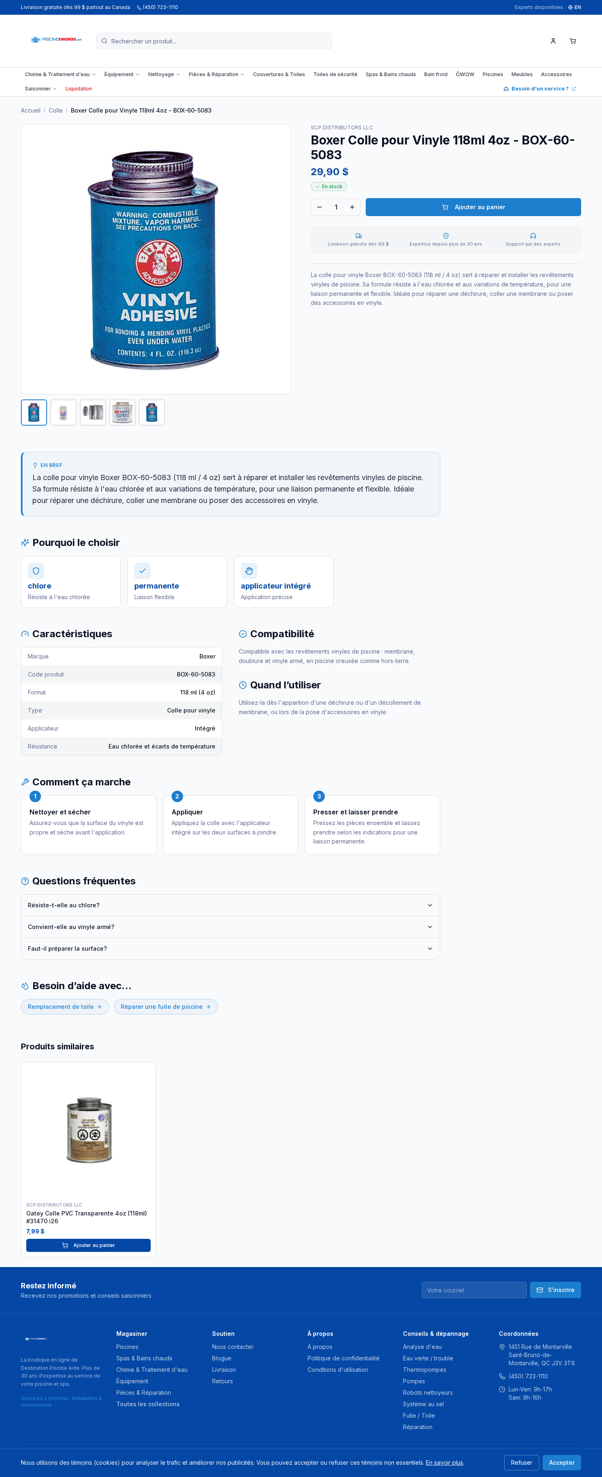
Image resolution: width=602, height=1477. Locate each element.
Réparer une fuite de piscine (162, 1006)
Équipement (119, 74)
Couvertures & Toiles (279, 74)
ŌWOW (465, 74)
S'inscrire (561, 1289)
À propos (320, 1346)
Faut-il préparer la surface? (67, 948)
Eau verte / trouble (428, 1358)
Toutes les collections (148, 1403)
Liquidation (79, 89)
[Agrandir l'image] (156, 259)
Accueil (31, 110)
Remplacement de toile (61, 1006)
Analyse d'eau (422, 1346)
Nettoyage (161, 74)
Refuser (521, 1462)
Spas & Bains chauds (391, 74)
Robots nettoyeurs (428, 1392)
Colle (56, 110)
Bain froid (436, 74)
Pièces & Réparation (213, 74)
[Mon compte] (553, 41)
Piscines (493, 74)
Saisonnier (38, 89)
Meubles (522, 74)
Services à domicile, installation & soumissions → (61, 1401)
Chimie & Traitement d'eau (57, 74)
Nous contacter (232, 1346)
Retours (222, 1381)
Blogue (221, 1358)
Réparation (417, 1426)
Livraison (224, 1369)
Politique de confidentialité (344, 1358)
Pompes (414, 1381)
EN (578, 7)
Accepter (562, 1462)
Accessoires (556, 74)
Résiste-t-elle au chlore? (64, 905)
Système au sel (423, 1403)
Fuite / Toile (419, 1415)
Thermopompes (424, 1369)
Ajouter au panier (480, 206)
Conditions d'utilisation (338, 1369)
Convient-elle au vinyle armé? (71, 926)
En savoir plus (444, 1462)
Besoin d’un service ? (540, 89)
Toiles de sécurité (335, 74)
